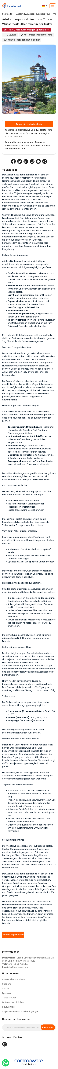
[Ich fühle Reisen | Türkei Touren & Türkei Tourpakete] (9, 6)
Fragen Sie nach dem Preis (29, 124)
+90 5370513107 (15, 963)
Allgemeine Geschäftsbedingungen (20, 1011)
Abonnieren (47, 1027)
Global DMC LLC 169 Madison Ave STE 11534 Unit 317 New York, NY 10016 (28, 959)
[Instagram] (4, 1044)
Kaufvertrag (8, 1006)
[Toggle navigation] (53, 5)
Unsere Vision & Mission (14, 979)
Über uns (6, 983)
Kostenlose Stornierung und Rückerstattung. (29, 129)
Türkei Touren (9, 997)
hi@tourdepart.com (16, 967)
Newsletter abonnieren (16, 1019)
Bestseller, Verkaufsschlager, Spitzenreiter (27, 29)
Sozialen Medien (12, 1037)
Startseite (7, 13)
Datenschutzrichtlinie (13, 1002)
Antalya (6, 988)
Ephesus (6, 993)
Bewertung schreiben (13, 934)
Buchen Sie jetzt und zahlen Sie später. (25, 142)
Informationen (10, 951)
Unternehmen (10, 973)
